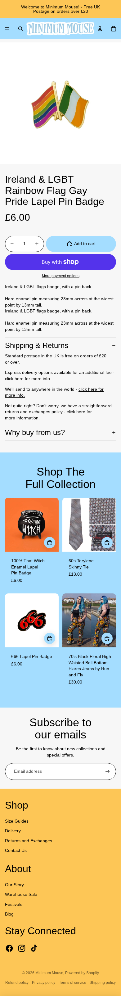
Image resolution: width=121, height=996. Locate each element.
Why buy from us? (35, 432)
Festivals (13, 904)
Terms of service (72, 982)
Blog (9, 913)
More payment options (60, 276)
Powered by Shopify (82, 973)
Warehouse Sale (21, 894)
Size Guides (17, 821)
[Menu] (7, 29)
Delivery (13, 830)
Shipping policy (103, 982)
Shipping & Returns (36, 345)
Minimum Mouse (49, 973)
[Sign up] (107, 771)
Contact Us (16, 850)
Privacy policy (43, 982)
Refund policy (17, 982)
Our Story (14, 884)
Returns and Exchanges (28, 840)
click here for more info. (28, 378)
